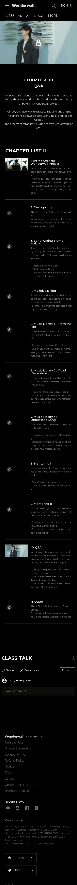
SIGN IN (66, 5)
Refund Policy (14, 760)
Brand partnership (17, 790)
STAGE (39, 16)
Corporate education (19, 784)
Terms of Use (14, 742)
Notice (9, 766)
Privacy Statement (18, 748)
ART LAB (24, 16)
